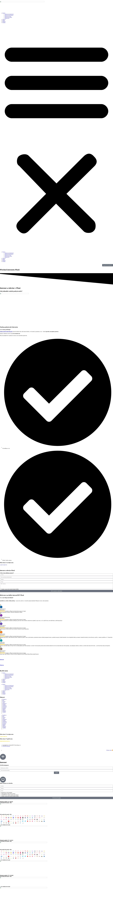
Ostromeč (4, 711)
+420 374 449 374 (3, 564)
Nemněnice (4, 705)
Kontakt (3, 22)
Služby (3, 20)
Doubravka (4, 703)
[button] (56, 137)
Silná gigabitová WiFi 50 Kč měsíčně (8, 793)
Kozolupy (4, 707)
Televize (3, 19)
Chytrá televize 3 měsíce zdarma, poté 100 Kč (9, 794)
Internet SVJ (7, 18)
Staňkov (3, 709)
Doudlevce (4, 699)
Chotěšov (4, 712)
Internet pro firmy (8, 16)
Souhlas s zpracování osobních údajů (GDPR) (10, 589)
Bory (3, 700)
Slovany (3, 701)
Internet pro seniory (8, 17)
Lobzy (3, 702)
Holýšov (4, 708)
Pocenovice (4, 706)
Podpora (3, 21)
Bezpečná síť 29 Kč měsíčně (6, 792)
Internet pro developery (9, 15)
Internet (3, 13)
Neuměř (3, 704)
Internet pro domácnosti (9, 14)
